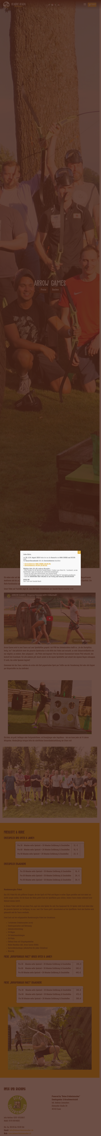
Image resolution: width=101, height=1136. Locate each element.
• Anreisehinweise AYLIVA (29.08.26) (35, 565)
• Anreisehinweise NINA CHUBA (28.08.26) (37, 564)
